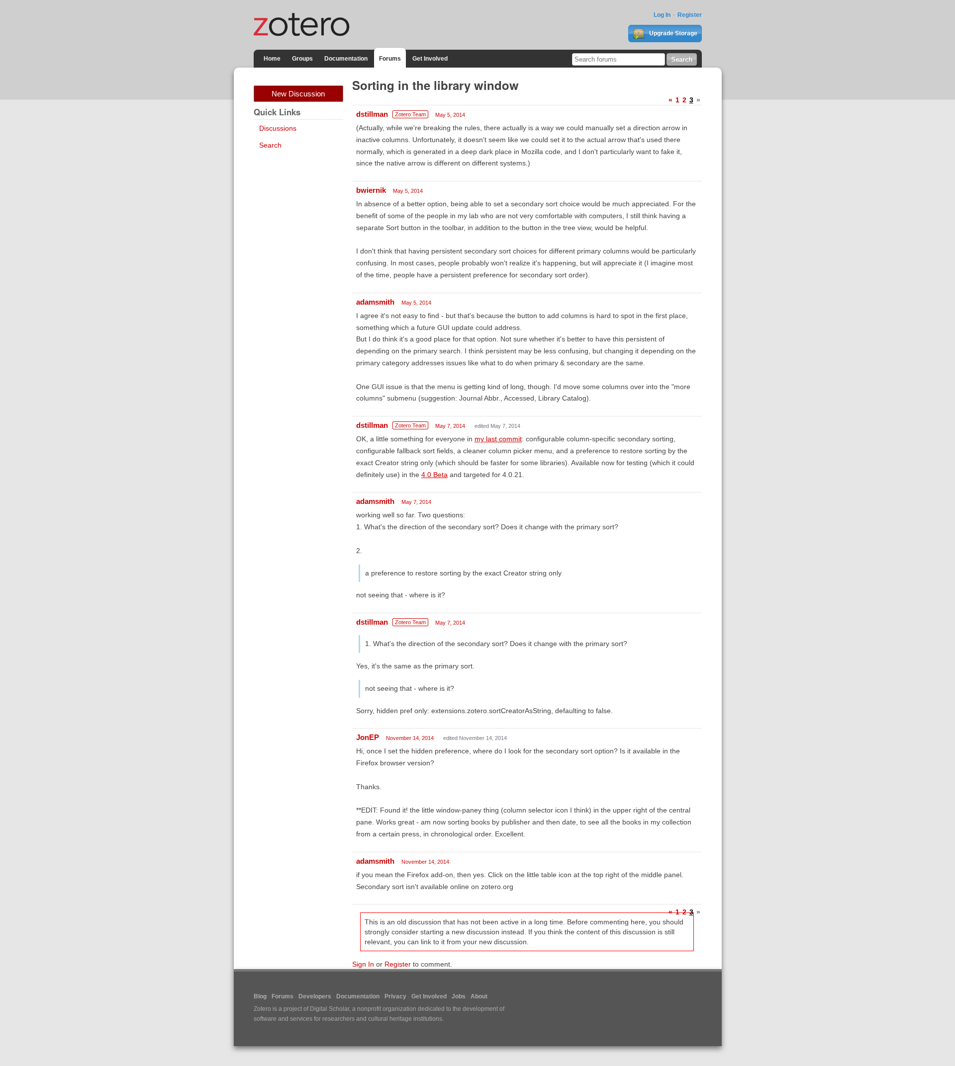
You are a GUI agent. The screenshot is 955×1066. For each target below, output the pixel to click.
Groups (302, 58)
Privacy (395, 996)
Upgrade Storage (672, 33)
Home (272, 58)
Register (689, 14)
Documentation (346, 58)
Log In (662, 14)
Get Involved (430, 58)
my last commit (498, 439)
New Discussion (298, 93)
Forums (390, 58)
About (479, 996)
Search (270, 145)
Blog (260, 996)
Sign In (363, 964)
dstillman (372, 114)
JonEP (367, 737)
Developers (314, 996)
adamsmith (375, 302)
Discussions (277, 128)
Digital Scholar (329, 1008)
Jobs (459, 996)
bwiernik (371, 190)
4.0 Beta (434, 475)
